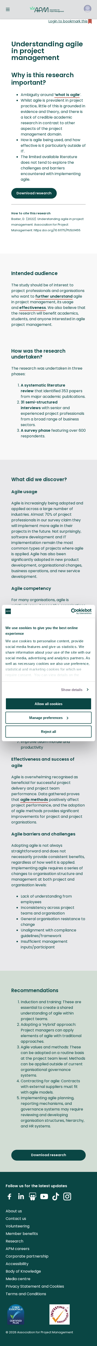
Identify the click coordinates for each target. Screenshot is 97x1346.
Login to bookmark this (68, 21)
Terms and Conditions (26, 1294)
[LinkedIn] (21, 1198)
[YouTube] (44, 1198)
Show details (71, 689)
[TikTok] (56, 1198)
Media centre (18, 1279)
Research (14, 1241)
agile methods (34, 799)
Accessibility (17, 1263)
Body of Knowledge (23, 1271)
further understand (54, 296)
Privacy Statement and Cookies (35, 1286)
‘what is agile (67, 94)
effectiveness (32, 307)
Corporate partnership (27, 1256)
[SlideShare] (32, 1198)
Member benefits (22, 1233)
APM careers (17, 1248)
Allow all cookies (48, 704)
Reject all (48, 731)
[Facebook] (9, 1198)
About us (14, 1211)
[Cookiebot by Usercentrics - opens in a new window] (71, 611)
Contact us (16, 1218)
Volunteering (17, 1226)
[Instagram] (67, 1198)
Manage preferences (46, 718)
